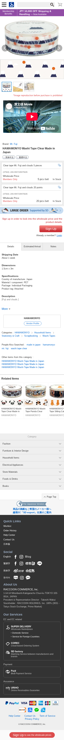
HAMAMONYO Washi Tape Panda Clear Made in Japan (35, 410)
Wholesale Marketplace (22, 627)
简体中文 (9, 157)
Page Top (51, 496)
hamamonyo (49, 344)
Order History (10, 530)
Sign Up (50, 229)
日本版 (6, 544)
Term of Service (47, 716)
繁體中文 (23, 157)
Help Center (9, 535)
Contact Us (9, 539)
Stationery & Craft (11, 336)
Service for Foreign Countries (25, 636)
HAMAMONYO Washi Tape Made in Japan (23, 361)
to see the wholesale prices (32, 735)
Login (59, 235)
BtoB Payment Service (21, 672)
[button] (5, 48)
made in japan (33, 344)
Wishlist (7, 526)
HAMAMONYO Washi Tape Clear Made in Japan (11, 410)
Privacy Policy (32, 719)
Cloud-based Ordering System (25, 644)
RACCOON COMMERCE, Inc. (20, 589)
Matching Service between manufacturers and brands (32, 654)
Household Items (43, 332)
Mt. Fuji (13, 144)
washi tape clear (19, 348)
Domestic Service (20, 633)
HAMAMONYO (32, 318)
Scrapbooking (31, 336)
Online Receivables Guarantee (25, 689)
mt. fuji (5, 348)
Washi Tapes (48, 336)
